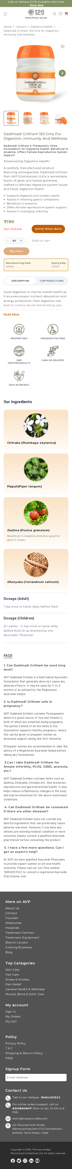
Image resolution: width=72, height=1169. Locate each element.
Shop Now (37, 5)
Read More (11, 314)
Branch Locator (16, 942)
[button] (5, 14)
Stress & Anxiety (17, 979)
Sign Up (58, 1077)
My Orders (13, 1016)
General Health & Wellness (25, 989)
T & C (9, 1048)
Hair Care (12, 974)
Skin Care (12, 969)
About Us (12, 908)
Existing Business (18, 947)
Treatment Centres (19, 932)
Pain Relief (13, 984)
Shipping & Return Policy (24, 1053)
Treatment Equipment (22, 937)
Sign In (10, 1011)
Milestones (13, 923)
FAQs (9, 1058)
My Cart (11, 1021)
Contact (11, 913)
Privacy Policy (15, 1043)
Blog (8, 952)
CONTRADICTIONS (52, 280)
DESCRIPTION (20, 280)
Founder (11, 918)
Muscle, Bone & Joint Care (24, 994)
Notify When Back (48, 228)
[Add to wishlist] (62, 46)
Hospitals (12, 927)
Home (8, 26)
